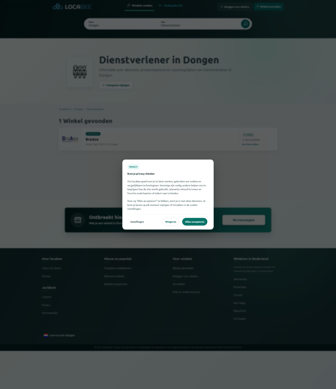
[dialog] (168, 195)
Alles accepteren (194, 221)
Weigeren (170, 221)
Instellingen (137, 221)
